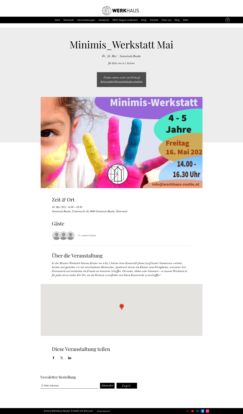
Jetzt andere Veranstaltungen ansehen (121, 81)
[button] (228, 20)
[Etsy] (187, 411)
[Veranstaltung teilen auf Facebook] (53, 358)
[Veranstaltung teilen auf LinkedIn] (69, 358)
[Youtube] (192, 411)
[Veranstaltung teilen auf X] (61, 358)
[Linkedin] (197, 411)
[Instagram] (207, 411)
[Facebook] (202, 411)
